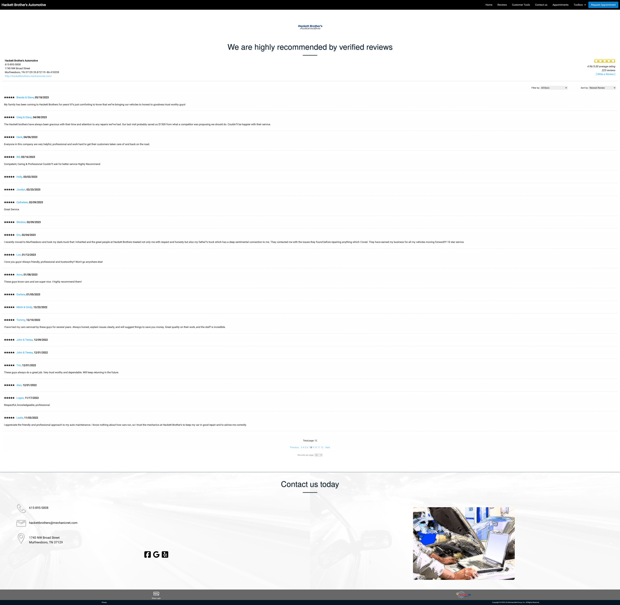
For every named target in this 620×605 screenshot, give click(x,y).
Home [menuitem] (489, 4)
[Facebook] (148, 554)
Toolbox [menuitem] (578, 4)
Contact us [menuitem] (541, 4)
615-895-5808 (38, 508)
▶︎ (611, 543)
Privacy (104, 602)
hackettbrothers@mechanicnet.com (53, 523)
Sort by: (585, 87)
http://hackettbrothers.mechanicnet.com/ (28, 76)
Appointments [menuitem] (560, 4)
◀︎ (317, 543)
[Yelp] (165, 554)
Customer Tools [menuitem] (521, 4)
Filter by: (536, 87)
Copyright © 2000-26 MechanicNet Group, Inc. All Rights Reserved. (516, 602)
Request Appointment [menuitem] (603, 4)
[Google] (156, 554)
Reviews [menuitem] (502, 4)
